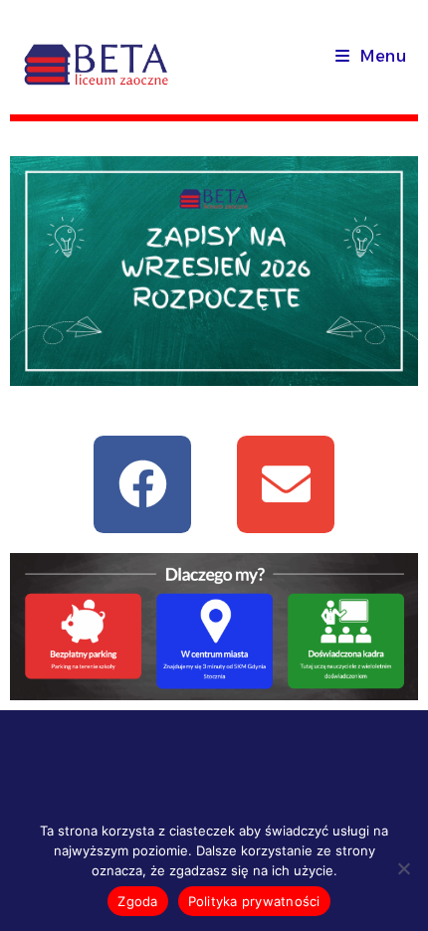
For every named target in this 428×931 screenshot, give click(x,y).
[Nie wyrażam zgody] (403, 868)
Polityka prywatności (254, 901)
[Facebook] (142, 484)
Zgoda (137, 901)
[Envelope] (285, 484)
